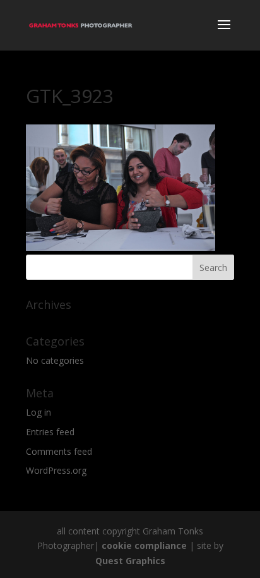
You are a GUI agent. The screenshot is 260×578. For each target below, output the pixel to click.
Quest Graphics (130, 561)
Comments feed (59, 451)
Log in (38, 412)
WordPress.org (56, 470)
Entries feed (50, 432)
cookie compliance (144, 545)
